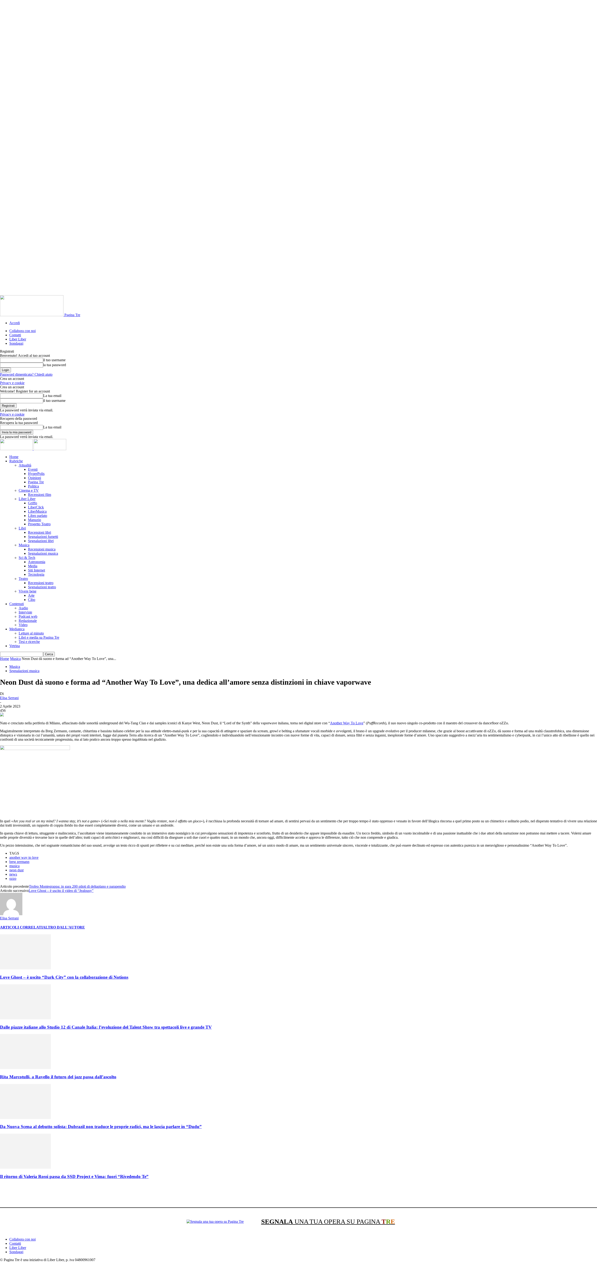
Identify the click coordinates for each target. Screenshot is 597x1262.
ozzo (12, 878)
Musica (24, 545)
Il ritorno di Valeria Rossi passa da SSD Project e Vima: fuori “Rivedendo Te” (74, 1176)
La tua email (52, 396)
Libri (22, 528)
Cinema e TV (29, 490)
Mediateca (16, 629)
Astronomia (36, 562)
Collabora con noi (22, 331)
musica (14, 866)
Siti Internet (36, 570)
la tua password (54, 365)
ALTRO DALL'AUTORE (64, 927)
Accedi (14, 323)
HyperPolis (36, 474)
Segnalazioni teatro (42, 587)
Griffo (32, 503)
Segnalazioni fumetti (43, 537)
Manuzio (34, 520)
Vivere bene (27, 591)
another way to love (23, 857)
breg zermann (19, 862)
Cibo (31, 600)
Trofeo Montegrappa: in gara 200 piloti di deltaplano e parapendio (77, 886)
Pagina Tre (36, 482)
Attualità (25, 465)
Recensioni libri (39, 532)
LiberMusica (37, 511)
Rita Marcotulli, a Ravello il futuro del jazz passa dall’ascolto (58, 1076)
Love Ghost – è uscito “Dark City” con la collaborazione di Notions (64, 977)
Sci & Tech (27, 558)
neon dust (16, 870)
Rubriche (16, 461)
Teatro (23, 579)
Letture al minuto (31, 633)
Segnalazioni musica (43, 553)
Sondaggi (16, 343)
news (13, 874)
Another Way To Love (346, 723)
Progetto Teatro (39, 524)
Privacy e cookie (12, 383)
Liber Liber (17, 339)
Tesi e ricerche (29, 642)
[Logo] (17, 449)
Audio (23, 608)
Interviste (25, 612)
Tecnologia (36, 574)
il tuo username (54, 360)
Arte (31, 595)
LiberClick (36, 507)
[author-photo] (11, 914)
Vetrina (14, 646)
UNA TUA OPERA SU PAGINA (328, 1221)
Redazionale (28, 621)
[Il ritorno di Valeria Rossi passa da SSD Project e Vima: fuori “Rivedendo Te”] (25, 1167)
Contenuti (16, 604)
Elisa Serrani (9, 698)
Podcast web (28, 616)
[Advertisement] (85, 1194)
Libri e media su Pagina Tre (39, 637)
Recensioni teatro (40, 583)
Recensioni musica (42, 549)
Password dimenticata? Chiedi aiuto (26, 374)
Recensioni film (39, 495)
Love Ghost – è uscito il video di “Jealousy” (61, 891)
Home (13, 457)
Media (32, 566)
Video (23, 625)
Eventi (33, 469)
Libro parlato (37, 516)
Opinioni (34, 478)
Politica (33, 486)
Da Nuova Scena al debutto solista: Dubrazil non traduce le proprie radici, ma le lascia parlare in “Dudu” (101, 1126)
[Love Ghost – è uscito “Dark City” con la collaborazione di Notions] (25, 968)
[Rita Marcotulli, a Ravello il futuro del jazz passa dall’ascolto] (25, 1068)
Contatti (15, 335)
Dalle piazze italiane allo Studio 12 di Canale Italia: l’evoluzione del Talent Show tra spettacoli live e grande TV (106, 1027)
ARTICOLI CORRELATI (21, 927)
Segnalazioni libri (41, 541)
